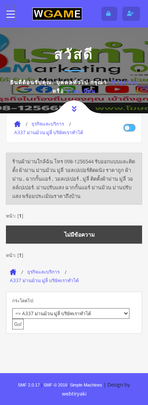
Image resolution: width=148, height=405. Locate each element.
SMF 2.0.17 (29, 385)
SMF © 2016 (55, 385)
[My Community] (57, 13)
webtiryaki (74, 393)
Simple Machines (86, 385)
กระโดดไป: (23, 300)
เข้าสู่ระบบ (123, 82)
